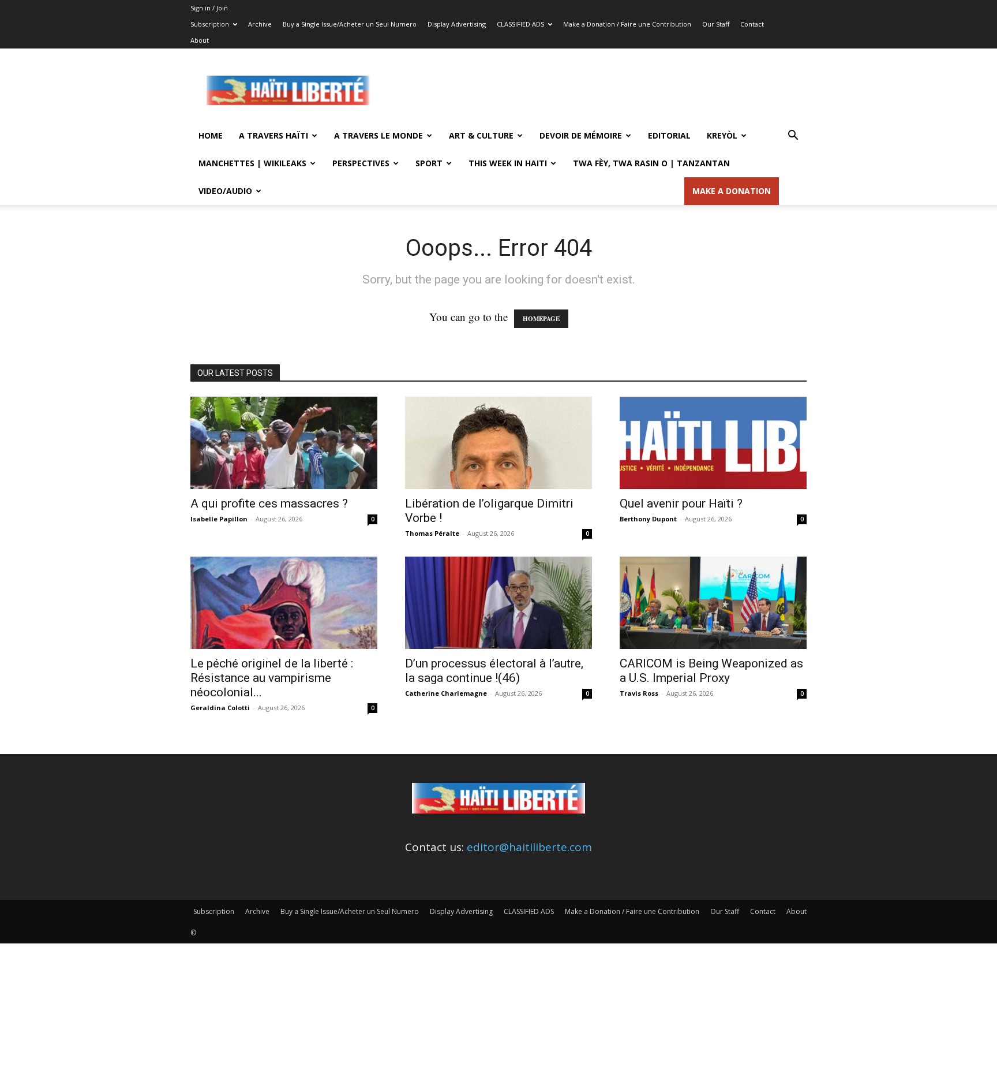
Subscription (209, 24)
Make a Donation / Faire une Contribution (627, 24)
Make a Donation (731, 190)
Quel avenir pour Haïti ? (681, 503)
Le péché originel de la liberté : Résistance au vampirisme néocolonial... (271, 677)
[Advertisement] (597, 91)
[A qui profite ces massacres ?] (283, 443)
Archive (260, 24)
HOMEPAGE (541, 318)
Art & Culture (481, 135)
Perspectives (360, 163)
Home (210, 135)
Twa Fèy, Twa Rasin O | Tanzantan (651, 163)
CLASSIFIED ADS (520, 24)
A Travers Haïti (273, 135)
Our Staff (715, 24)
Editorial (669, 135)
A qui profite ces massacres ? (269, 503)
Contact (752, 24)
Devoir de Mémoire (580, 135)
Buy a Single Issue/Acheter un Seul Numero (350, 24)
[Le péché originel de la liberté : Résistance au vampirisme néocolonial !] (283, 603)
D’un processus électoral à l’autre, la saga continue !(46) (494, 670)
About (199, 40)
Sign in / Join (209, 7)
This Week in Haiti (507, 163)
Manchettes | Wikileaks (252, 163)
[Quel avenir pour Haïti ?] (713, 443)
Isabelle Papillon (219, 518)
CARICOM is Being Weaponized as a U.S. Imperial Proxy (711, 670)
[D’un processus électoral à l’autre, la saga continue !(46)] (498, 603)
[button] (793, 135)
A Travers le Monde (378, 135)
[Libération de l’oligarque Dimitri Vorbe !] (498, 443)
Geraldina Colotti (220, 707)
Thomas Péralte (432, 533)
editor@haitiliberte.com (529, 847)
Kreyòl (722, 135)
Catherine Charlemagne (446, 693)
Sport (429, 163)
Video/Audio (225, 190)
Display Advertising (457, 24)
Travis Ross (639, 693)
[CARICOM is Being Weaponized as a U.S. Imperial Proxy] (713, 603)
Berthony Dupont (648, 518)
